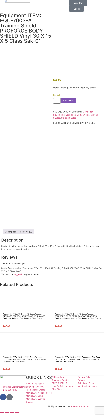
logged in (18, 274)
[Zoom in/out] (2, 411)
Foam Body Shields (80, 115)
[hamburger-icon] (66, 1)
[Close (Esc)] (17, 411)
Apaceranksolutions (80, 406)
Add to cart (68, 100)
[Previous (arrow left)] (2, 415)
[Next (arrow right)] (7, 415)
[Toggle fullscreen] (7, 411)
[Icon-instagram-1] (9, 397)
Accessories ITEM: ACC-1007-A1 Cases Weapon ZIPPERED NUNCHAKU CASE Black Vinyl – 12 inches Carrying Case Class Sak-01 (24, 359)
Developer (88, 111)
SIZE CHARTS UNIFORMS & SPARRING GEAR (74, 123)
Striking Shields (68, 118)
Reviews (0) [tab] (26, 231)
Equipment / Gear (61, 115)
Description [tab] (10, 231)
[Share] (12, 411)
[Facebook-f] (3, 397)
